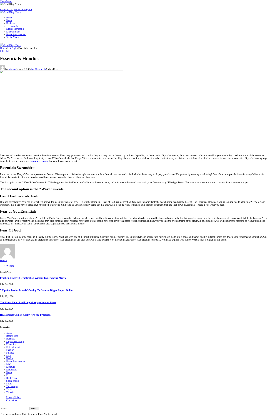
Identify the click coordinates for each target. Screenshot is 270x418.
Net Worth (11, 369)
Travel (9, 389)
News (9, 20)
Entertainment (13, 31)
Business (10, 23)
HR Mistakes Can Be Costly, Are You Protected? (25, 314)
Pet (7, 375)
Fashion (10, 350)
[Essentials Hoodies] (61, 150)
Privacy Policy (13, 397)
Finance (10, 352)
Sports (9, 383)
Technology (12, 26)
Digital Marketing (15, 28)
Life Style (5, 51)
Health (9, 358)
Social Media (12, 37)
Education (11, 344)
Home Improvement (16, 34)
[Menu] (1, 43)
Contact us (11, 400)
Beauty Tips (12, 335)
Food (8, 355)
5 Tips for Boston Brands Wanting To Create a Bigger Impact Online (36, 290)
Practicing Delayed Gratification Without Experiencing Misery (33, 278)
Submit (34, 408)
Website (10, 392)
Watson (12, 69)
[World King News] (10, 12)
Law (8, 364)
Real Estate (11, 378)
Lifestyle (10, 366)
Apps (9, 333)
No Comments (38, 69)
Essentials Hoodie (39, 161)
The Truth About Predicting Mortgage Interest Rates (28, 302)
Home (9, 17)
